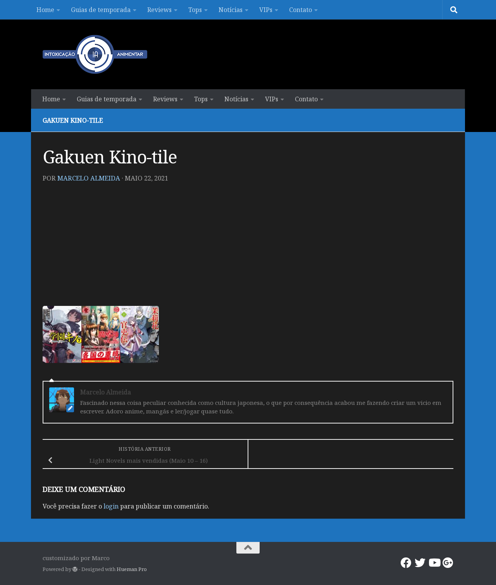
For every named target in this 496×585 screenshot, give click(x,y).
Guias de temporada (101, 9)
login (111, 506)
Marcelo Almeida (88, 178)
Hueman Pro (132, 569)
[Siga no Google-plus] (448, 562)
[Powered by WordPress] (75, 569)
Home (45, 9)
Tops (195, 9)
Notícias (231, 9)
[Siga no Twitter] (420, 562)
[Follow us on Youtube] (434, 562)
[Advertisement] (248, 247)
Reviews (159, 9)
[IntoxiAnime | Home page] (95, 54)
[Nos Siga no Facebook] (406, 562)
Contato (300, 9)
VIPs (265, 9)
